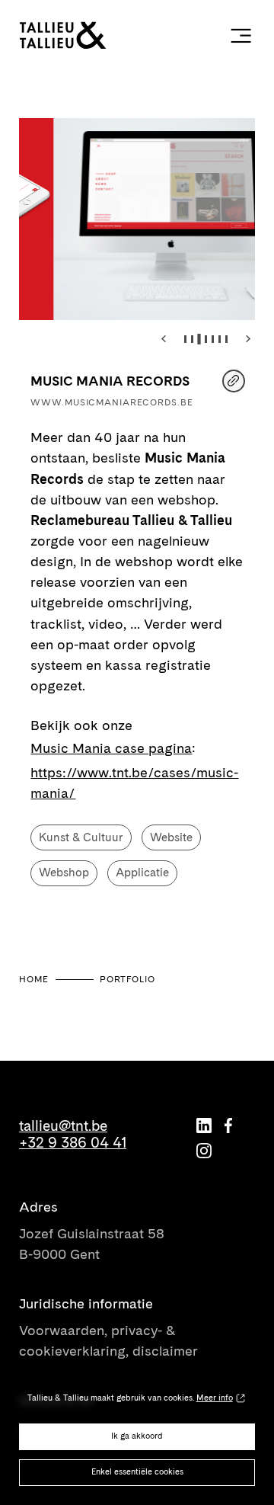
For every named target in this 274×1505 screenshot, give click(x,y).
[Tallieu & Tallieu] (96, 35)
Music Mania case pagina (111, 748)
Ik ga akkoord (137, 1436)
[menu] (240, 35)
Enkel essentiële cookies (137, 1472)
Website (171, 837)
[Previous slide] (164, 338)
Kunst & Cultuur (81, 837)
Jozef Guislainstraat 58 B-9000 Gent (91, 1243)
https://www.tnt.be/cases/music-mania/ (134, 782)
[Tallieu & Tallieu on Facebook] (228, 1125)
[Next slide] (248, 338)
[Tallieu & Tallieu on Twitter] (204, 1125)
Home (34, 979)
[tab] (185, 339)
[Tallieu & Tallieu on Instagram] (204, 1150)
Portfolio (127, 979)
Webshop (64, 872)
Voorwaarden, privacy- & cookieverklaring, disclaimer (108, 1340)
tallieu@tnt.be (63, 1126)
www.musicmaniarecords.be (111, 402)
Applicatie (142, 872)
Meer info (214, 1398)
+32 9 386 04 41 (72, 1143)
